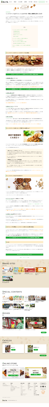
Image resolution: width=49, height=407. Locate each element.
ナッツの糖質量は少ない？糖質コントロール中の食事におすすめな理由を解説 (24, 89)
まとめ (13, 46)
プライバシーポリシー (4, 397)
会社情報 (25, 1)
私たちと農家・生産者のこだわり (6, 385)
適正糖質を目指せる (17, 31)
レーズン (21, 387)
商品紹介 (15, 1)
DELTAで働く (31, 1)
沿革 (28, 388)
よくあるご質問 (36, 386)
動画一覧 (43, 332)
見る (13, 349)
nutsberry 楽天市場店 (36, 394)
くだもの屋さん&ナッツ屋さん (14, 386)
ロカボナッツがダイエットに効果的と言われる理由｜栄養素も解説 (24, 74)
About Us (10, 1)
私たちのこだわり (5, 384)
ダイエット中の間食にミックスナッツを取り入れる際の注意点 (21, 45)
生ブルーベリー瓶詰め (13, 388)
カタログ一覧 (43, 355)
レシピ (34, 387)
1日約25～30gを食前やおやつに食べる (19, 43)
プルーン (21, 388)
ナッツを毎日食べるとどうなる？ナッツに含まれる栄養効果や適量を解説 (24, 237)
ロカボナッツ (12, 385)
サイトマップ (8, 397)
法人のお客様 (20, 1)
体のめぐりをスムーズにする (18, 34)
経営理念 (29, 384)
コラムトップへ (25, 257)
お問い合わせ (35, 1)
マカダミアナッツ (22, 386)
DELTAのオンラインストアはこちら (24, 254)
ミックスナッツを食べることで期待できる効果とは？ (20, 38)
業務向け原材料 (22, 383)
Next (28, 257)
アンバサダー (35, 390)
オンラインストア (41, 1)
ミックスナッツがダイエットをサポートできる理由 (20, 29)
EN (46, 1)
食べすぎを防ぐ (16, 36)
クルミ (21, 385)
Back (21, 257)
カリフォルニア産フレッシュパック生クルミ (15, 387)
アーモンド (22, 384)
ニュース (35, 384)
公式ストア (35, 393)
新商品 (11, 384)
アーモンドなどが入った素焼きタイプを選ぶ (20, 41)
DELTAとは (29, 385)
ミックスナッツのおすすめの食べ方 (18, 40)
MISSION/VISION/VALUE (30, 386)
